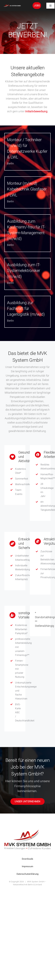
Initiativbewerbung (36, 111)
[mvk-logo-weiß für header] (12, 4)
